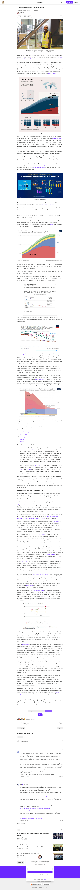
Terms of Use (46, 874)
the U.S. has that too (48, 663)
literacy (21, 442)
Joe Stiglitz (56, 522)
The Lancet (29, 354)
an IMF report (52, 73)
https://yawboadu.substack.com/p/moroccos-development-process (34, 803)
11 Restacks (32, 719)
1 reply (22, 780)
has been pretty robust (39, 168)
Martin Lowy (22, 751)
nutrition (22, 439)
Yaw (21, 784)
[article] (40, 837)
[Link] (15, 491)
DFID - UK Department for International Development (41, 51)
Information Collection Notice (39, 876)
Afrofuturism (20, 221)
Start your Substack (36, 884)
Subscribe (69, 2)
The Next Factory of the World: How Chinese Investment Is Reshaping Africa (38, 517)
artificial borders (43, 450)
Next (59, 728)
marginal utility (39, 379)
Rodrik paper (25, 645)
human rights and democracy (27, 437)
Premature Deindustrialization (39, 534)
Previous (22, 728)
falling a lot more (56, 139)
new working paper (39, 591)
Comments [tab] (20, 737)
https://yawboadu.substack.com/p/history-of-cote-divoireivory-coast (35, 796)
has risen (48, 578)
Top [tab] (18, 830)
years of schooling (24, 432)
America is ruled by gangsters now (27, 845)
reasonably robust (38, 465)
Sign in (76, 2)
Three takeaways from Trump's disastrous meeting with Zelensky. (31, 846)
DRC (29, 469)
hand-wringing (46, 166)
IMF (41, 133)
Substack (34, 887)
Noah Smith (22, 12)
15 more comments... (21, 823)
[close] (52, 856)
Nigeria (21, 469)
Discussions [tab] (26, 830)
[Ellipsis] (62, 752)
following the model (50, 554)
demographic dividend (48, 205)
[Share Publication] (64, 2)
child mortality (23, 434)
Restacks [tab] (25, 737)
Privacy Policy (49, 876)
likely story (24, 561)
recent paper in (22, 354)
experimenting (21, 504)
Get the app (46, 884)
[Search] (62, 2)
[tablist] (22, 737)
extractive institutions (30, 450)
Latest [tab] (22, 830)
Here (51, 225)
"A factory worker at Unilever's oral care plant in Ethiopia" (37, 50)
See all (19, 862)
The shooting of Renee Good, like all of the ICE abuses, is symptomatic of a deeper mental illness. (33, 837)
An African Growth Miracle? (40, 574)
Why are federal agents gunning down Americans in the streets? (33, 834)
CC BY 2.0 (49, 51)
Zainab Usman (43, 199)
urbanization (29, 586)
